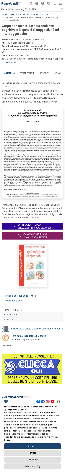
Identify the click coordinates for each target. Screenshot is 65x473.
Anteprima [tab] (9, 73)
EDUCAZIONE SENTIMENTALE (30, 15)
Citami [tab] (57, 73)
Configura (32, 459)
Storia (10, 319)
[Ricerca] (62, 9)
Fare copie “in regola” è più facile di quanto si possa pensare (28, 337)
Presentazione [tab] (27, 73)
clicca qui (11, 62)
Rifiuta (32, 452)
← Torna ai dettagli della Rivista (19, 295)
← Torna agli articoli (12, 300)
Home (4, 15)
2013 (48, 15)
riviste (12, 15)
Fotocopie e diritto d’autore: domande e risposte (37, 328)
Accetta (32, 446)
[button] (30, 3)
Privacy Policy (32, 466)
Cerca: (4, 9)
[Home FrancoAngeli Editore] (12, 3)
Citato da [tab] (44, 73)
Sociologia (12, 314)
